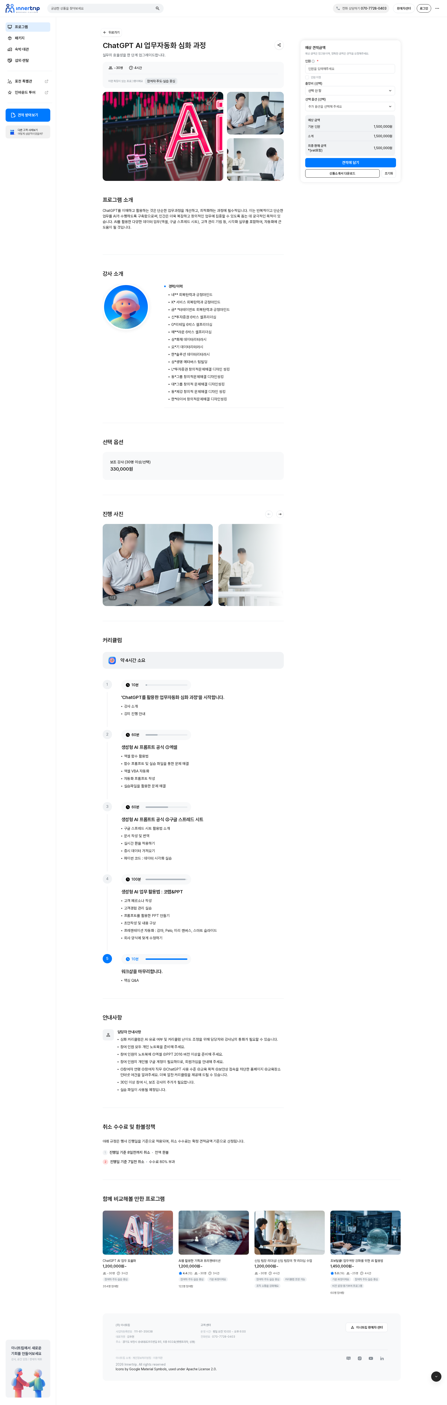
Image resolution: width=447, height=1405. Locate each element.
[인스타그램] (359, 1358)
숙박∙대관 (22, 49)
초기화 (389, 173)
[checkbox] (307, 77)
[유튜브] (371, 1358)
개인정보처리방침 (141, 1358)
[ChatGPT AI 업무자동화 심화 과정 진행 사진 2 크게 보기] (255, 113)
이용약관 (158, 1358)
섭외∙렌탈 (22, 60)
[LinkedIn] (382, 1358)
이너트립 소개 (123, 1358)
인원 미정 (316, 77)
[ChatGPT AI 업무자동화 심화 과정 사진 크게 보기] (163, 136)
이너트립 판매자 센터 (369, 1327)
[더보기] (437, 8)
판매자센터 (404, 8)
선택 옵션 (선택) (315, 99)
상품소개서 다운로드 (342, 173)
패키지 (20, 38)
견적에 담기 (350, 162)
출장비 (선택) (313, 83)
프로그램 (21, 27)
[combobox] (102, 8)
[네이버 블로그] (348, 1358)
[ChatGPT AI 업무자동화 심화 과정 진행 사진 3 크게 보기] (255, 159)
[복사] (279, 45)
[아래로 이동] (436, 1376)
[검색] (157, 8)
